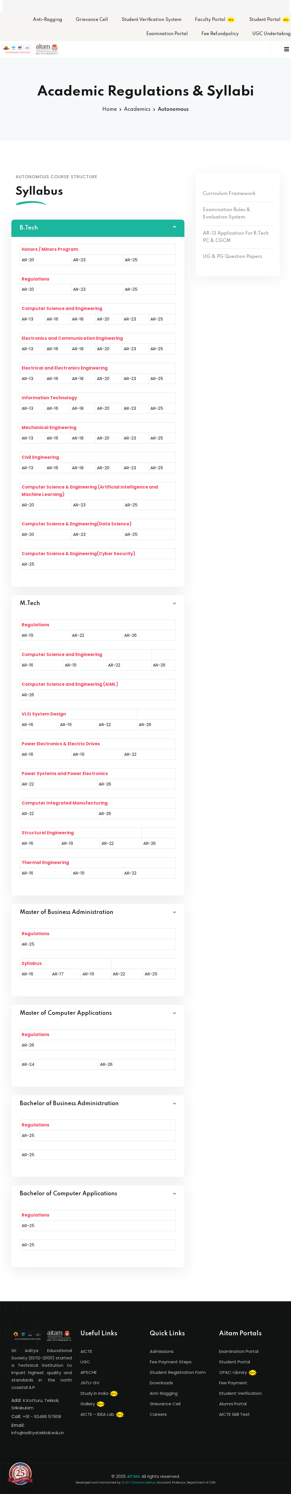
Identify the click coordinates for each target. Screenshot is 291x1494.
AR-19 (27, 635)
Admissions (162, 1351)
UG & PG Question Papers (232, 256)
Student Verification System (151, 20)
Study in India (94, 1393)
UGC (85, 1362)
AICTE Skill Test (234, 1414)
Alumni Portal (233, 1404)
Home (109, 109)
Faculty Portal (210, 20)
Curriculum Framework (229, 193)
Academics (137, 109)
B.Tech (29, 228)
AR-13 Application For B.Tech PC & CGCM (236, 237)
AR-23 (79, 260)
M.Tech (30, 603)
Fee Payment (233, 1383)
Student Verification (240, 1393)
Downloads (161, 1383)
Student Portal (265, 20)
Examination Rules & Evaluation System (226, 213)
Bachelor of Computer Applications (68, 1194)
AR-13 (27, 319)
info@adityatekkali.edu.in (37, 1433)
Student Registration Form (178, 1372)
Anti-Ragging (47, 20)
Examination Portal (167, 34)
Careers (158, 1414)
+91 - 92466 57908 (42, 1416)
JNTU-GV (89, 1383)
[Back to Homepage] (20, 1474)
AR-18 (78, 319)
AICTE (86, 1351)
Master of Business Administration (66, 912)
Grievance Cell (92, 20)
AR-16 (52, 319)
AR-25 (131, 260)
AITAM (133, 1476)
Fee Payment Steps (171, 1362)
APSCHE (88, 1372)
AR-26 (130, 635)
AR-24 (28, 1064)
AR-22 (78, 635)
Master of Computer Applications (66, 1013)
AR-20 (28, 260)
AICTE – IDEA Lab (97, 1414)
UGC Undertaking (271, 34)
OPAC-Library (233, 1372)
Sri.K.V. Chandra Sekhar (138, 1482)
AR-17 (58, 974)
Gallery (88, 1404)
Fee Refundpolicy (220, 34)
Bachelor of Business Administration (69, 1104)
